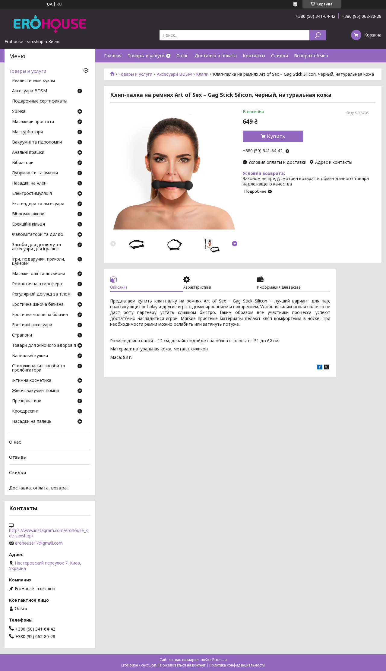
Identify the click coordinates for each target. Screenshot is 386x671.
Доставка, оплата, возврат (39, 487)
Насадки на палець (32, 421)
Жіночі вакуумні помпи (35, 390)
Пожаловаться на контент (182, 665)
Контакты (254, 55)
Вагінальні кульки (30, 355)
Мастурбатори (27, 132)
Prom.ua (219, 659)
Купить (276, 136)
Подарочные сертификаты (39, 101)
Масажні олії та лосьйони (38, 273)
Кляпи (202, 74)
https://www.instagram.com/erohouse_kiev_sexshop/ (49, 533)
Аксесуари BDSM (174, 74)
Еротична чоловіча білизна (40, 314)
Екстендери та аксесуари (38, 203)
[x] (326, 368)
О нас (182, 55)
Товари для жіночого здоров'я (44, 345)
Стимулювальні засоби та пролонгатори (38, 368)
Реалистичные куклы (33, 80)
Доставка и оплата (216, 55)
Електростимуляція (32, 193)
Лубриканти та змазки (35, 173)
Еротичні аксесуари (32, 325)
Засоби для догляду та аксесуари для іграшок (36, 247)
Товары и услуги (146, 55)
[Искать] (317, 35)
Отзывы (18, 457)
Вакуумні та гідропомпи (37, 142)
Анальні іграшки (28, 152)
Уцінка (18, 111)
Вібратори (22, 162)
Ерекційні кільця (28, 224)
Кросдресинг (25, 411)
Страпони (22, 335)
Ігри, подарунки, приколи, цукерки (38, 261)
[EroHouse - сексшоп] (50, 23)
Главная (113, 55)
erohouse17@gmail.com (39, 543)
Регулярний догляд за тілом (41, 294)
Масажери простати (33, 121)
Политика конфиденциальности (237, 665)
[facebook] (319, 368)
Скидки (279, 55)
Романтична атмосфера (37, 284)
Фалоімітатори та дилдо (37, 234)
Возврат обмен (311, 55)
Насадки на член (29, 183)
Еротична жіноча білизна (38, 304)
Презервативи (26, 401)
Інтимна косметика (31, 380)
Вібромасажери (28, 214)
